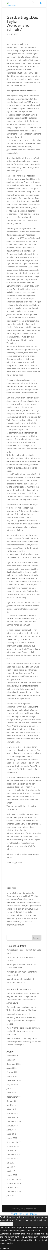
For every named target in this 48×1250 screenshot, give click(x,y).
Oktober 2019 (13, 1101)
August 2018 (12, 1125)
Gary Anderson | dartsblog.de (20, 1007)
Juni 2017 (11, 1167)
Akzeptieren (6, 1223)
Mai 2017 (11, 1171)
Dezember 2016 (14, 1179)
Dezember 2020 (14, 1080)
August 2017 (12, 1158)
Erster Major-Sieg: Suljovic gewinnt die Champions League (22, 1020)
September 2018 (14, 1121)
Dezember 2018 (14, 1117)
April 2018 (11, 1129)
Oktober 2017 (13, 1150)
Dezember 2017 (14, 1142)
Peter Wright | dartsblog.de (19, 1028)
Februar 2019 (12, 1113)
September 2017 (14, 1154)
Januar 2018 (12, 1138)
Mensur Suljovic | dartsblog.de (20, 1038)
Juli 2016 (10, 1195)
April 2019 (11, 1105)
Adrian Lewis (12, 1003)
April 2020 (11, 1092)
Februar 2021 (12, 1072)
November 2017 (14, 1146)
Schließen (4, 1248)
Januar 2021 (12, 1076)
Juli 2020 (10, 1088)
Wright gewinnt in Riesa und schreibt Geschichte (23, 1031)
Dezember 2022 (14, 1064)
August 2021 (12, 1068)
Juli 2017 (10, 1162)
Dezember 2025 (14, 1055)
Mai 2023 (11, 1060)
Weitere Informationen (36, 1220)
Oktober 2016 (13, 1187)
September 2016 (14, 1191)
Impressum (30, 1208)
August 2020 (12, 1084)
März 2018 (11, 1134)
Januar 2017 (12, 1175)
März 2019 (11, 1109)
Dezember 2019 (14, 1097)
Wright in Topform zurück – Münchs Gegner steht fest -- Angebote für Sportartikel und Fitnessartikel (23, 996)
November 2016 (14, 1183)
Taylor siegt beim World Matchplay (22, 1010)
